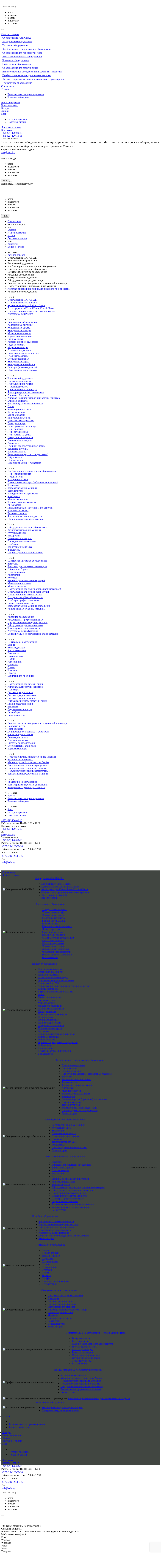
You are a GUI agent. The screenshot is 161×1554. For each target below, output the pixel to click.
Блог (3, 113)
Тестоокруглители (17, 513)
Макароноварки (16, 415)
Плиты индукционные (20, 381)
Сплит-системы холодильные (23, 353)
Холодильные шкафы (19, 327)
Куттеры (12, 577)
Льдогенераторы (16, 344)
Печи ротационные (18, 431)
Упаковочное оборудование (17, 83)
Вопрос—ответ (9, 105)
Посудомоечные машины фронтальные (29, 770)
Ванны (11, 644)
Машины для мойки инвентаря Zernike (28, 762)
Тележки (12, 670)
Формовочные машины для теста (25, 516)
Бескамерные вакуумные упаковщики (28, 784)
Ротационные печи (18, 479)
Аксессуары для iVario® (20, 314)
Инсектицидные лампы (20, 734)
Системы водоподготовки (22, 743)
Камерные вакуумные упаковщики (26, 787)
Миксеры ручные (17, 586)
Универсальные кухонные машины (26, 608)
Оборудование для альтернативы (25, 625)
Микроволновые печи (19, 417)
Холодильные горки (18, 361)
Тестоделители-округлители (23, 493)
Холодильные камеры (19, 330)
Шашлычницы (15, 460)
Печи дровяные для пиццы (22, 426)
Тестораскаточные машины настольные (29, 606)
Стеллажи (13, 664)
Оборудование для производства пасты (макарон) (34, 589)
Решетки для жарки (18, 740)
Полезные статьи (17, 122)
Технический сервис (19, 97)
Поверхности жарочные (20, 437)
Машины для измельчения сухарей (26, 580)
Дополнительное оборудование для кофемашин (33, 633)
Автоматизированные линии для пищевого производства (33, 79)
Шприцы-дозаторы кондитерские (25, 519)
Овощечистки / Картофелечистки (25, 597)
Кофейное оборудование (15, 60)
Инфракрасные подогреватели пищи (27, 701)
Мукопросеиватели (18, 499)
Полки (11, 659)
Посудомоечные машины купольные (27, 768)
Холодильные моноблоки (21, 364)
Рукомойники (15, 661)
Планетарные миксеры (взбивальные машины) (33, 482)
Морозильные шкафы (19, 333)
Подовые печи (15, 476)
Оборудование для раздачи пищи (20, 67)
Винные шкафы (16, 339)
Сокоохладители (16, 715)
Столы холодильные (18, 358)
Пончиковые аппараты (20, 440)
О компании (7, 86)
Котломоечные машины (20, 759)
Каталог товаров (10, 34)
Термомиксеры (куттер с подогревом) (28, 454)
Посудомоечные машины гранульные (28, 765)
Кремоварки (14, 505)
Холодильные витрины (20, 325)
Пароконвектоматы (18, 386)
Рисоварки (13, 443)
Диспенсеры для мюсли (20, 692)
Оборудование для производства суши (28, 591)
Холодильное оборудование (17, 41)
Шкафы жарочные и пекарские (24, 462)
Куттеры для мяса (17, 532)
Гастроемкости (15, 728)
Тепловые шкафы (17, 451)
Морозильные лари (18, 347)
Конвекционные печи (19, 409)
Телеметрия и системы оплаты (24, 628)
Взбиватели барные (18, 569)
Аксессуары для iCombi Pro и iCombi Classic (31, 308)
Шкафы (12, 673)
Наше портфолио (10, 102)
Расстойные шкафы (18, 510)
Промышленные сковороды (22, 389)
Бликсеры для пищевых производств (27, 566)
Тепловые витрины (18, 448)
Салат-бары (14, 712)
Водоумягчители (16, 726)
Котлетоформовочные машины (24, 530)
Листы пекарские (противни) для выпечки (30, 507)
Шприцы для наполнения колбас (25, 552)
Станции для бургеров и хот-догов (26, 446)
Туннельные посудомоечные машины (28, 773)
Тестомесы (13, 485)
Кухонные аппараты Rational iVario (26, 305)
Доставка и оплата (11, 127)
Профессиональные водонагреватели (27, 622)
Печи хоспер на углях (19, 434)
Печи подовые (15, 429)
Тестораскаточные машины (22, 488)
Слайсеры (13, 544)
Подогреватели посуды (20, 709)
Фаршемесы (14, 549)
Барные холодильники (20, 336)
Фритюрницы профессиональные (26, 392)
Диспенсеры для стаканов (21, 698)
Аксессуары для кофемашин (23, 631)
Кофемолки (14, 574)
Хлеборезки (14, 496)
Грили (11, 406)
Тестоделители (15, 490)
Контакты (6, 130)
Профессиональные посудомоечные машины (26, 75)
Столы (11, 667)
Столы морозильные (19, 356)
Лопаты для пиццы (18, 737)
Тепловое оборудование (15, 45)
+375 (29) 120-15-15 (11, 135)
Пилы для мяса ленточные (22, 541)
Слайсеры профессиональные (23, 600)
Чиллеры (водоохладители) (22, 367)
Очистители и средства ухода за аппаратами (31, 311)
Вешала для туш (16, 647)
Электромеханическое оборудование (22, 56)
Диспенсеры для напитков (22, 695)
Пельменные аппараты (20, 538)
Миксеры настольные (19, 583)
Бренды (5, 108)
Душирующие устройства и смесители (28, 731)
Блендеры (13, 563)
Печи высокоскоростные (21, 420)
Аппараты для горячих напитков (25, 686)
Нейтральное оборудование (17, 64)
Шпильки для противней (21, 675)
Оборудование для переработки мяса (22, 52)
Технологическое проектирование (26, 94)
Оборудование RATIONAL (16, 37)
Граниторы (13, 689)
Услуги (5, 89)
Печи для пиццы (16, 423)
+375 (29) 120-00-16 (11, 133)
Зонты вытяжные (17, 650)
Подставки (13, 653)
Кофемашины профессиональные (25, 619)
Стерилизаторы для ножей (22, 745)
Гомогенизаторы (16, 572)
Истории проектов (18, 119)
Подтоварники (15, 656)
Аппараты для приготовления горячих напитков (34, 398)
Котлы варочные (16, 412)
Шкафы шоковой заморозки (22, 370)
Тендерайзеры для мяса (20, 547)
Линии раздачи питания (20, 703)
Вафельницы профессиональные (25, 403)
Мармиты (13, 706)
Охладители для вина (19, 350)
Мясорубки (14, 535)
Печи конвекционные (19, 473)
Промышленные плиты (20, 383)
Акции (5, 111)
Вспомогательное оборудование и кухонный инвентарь (32, 71)
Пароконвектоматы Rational (22, 302)
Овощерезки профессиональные (25, 594)
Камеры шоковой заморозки (23, 341)
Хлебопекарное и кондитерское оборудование (27, 49)
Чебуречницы (15, 457)
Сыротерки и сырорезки (21, 603)
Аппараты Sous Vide (18, 395)
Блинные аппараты (18, 400)
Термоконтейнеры (17, 748)
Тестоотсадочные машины (22, 502)
